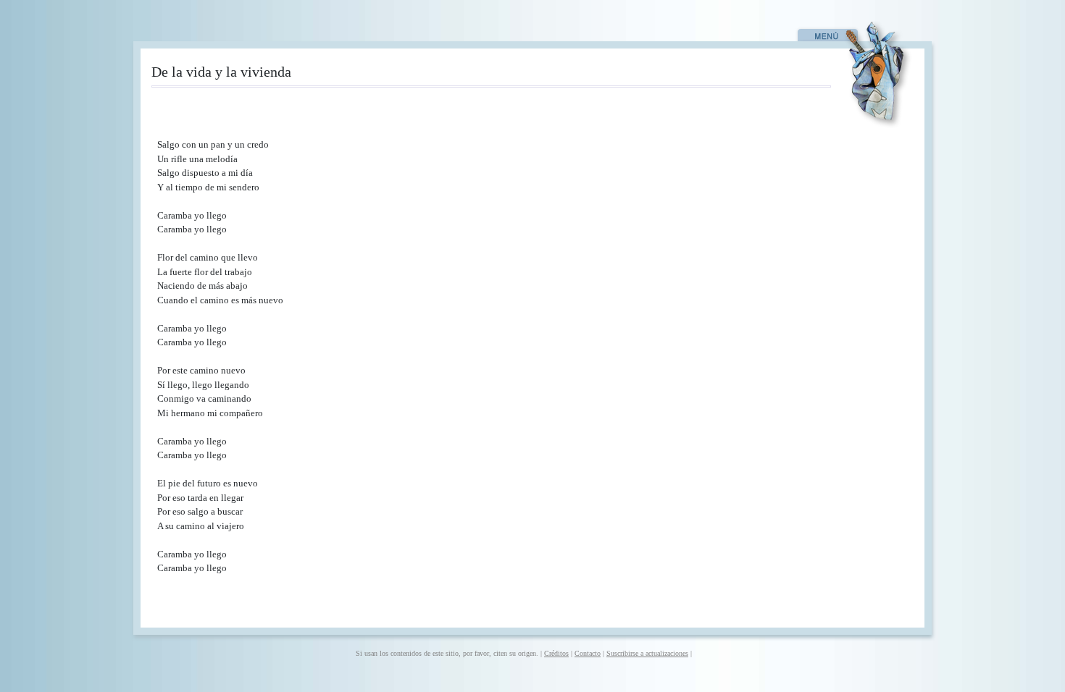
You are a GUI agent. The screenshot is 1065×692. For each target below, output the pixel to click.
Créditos (556, 653)
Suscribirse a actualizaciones (647, 653)
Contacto (588, 653)
